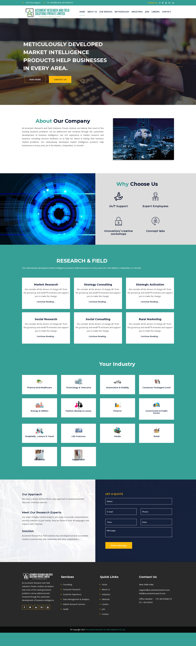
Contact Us (60, 79)
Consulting (67, 584)
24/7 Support (118, 206)
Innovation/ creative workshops (118, 232)
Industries (137, 11)
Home (82, 11)
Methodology (122, 11)
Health (66, 609)
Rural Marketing (150, 319)
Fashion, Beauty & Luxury (78, 411)
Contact (166, 11)
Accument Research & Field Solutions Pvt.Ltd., (106, 629)
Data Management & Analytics (76, 599)
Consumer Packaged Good (156, 387)
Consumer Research (71, 589)
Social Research (46, 319)
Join (147, 11)
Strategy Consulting (98, 284)
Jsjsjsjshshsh (78, 459)
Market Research (46, 284)
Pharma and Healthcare (39, 387)
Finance (117, 411)
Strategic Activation (150, 284)
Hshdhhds (39, 459)
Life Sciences (78, 436)
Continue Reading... (46, 301)
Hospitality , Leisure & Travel (39, 436)
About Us (92, 11)
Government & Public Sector (156, 412)
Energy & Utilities (39, 411)
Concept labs (155, 231)
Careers (155, 11)
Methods (106, 599)
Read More (35, 79)
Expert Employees (155, 206)
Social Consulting (98, 319)
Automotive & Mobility (117, 387)
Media (117, 436)
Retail (156, 436)
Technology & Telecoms (78, 387)
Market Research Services (74, 604)
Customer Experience (72, 594)
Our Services (105, 11)
